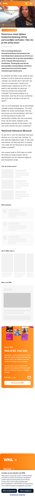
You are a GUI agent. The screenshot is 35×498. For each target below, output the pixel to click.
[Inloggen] (26, 3)
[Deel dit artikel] (32, 24)
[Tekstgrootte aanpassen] (27, 24)
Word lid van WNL (17, 383)
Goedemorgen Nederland (9, 30)
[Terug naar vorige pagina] (3, 24)
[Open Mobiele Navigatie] (30, 3)
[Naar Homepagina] (5, 3)
